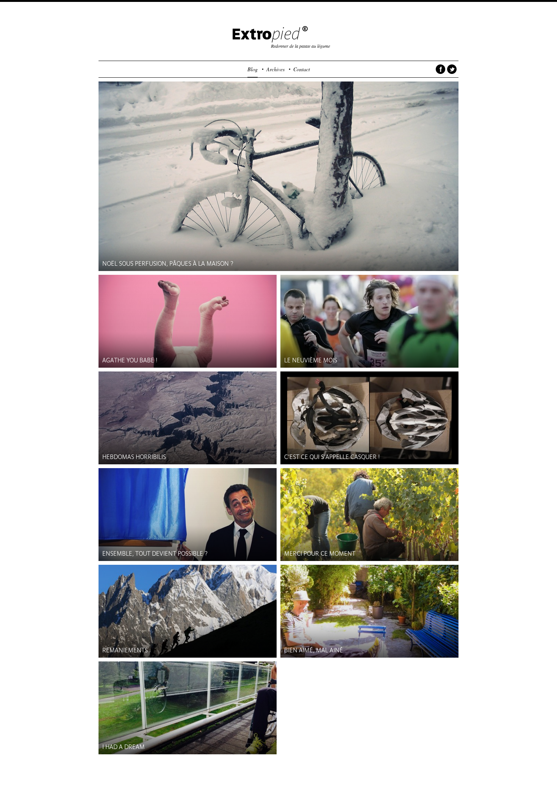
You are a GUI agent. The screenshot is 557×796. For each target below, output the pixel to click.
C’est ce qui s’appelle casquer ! (332, 457)
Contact (301, 69)
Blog (252, 69)
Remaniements (125, 650)
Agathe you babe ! (129, 360)
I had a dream (123, 747)
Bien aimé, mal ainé (313, 650)
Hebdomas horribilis (134, 457)
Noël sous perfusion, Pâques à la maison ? (167, 263)
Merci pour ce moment (319, 553)
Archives (275, 69)
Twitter (452, 70)
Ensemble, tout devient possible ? (155, 553)
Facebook (440, 70)
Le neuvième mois (310, 360)
